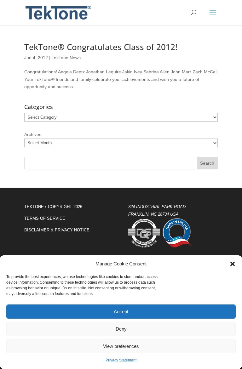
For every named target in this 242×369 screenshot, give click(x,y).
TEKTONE (34, 206)
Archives (32, 134)
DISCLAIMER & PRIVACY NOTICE (56, 230)
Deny (121, 329)
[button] (232, 264)
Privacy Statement (121, 360)
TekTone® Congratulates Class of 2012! (100, 47)
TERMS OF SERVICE (44, 218)
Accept (121, 311)
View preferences (121, 346)
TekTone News (66, 57)
